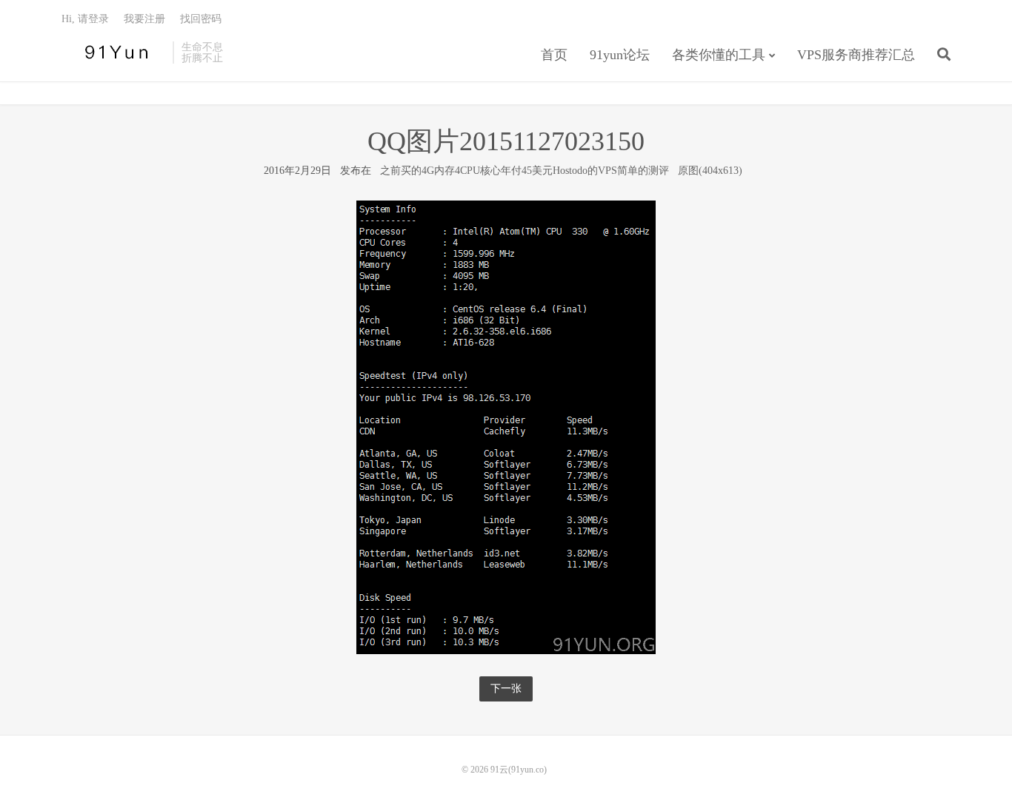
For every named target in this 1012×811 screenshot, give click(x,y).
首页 (554, 54)
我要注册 (144, 18)
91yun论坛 (620, 54)
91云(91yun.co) (113, 52)
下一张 (506, 688)
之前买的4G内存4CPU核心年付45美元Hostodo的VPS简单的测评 (524, 170)
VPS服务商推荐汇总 (856, 54)
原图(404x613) (710, 170)
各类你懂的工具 (718, 54)
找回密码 (201, 18)
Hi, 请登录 (85, 18)
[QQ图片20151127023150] (506, 426)
